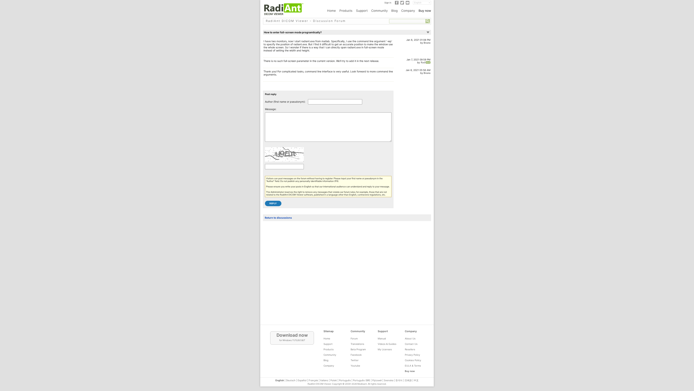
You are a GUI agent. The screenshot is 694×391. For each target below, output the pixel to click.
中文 (416, 380)
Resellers (410, 349)
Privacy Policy (412, 354)
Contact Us (411, 343)
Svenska (388, 380)
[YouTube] (407, 3)
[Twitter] (402, 3)
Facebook (356, 354)
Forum (354, 338)
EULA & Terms (413, 365)
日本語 (408, 380)
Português (345, 380)
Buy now (425, 10)
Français (313, 380)
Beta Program (358, 349)
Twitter (355, 360)
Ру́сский (377, 380)
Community (379, 10)
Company (408, 10)
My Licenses (385, 349)
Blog (394, 10)
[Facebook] (397, 3)
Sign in (387, 2)
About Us (410, 338)
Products (345, 10)
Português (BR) (361, 380)
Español (302, 380)
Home (331, 10)
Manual (382, 338)
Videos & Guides (387, 343)
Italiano (324, 380)
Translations (357, 343)
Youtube (355, 365)
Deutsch (290, 380)
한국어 (398, 380)
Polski (333, 380)
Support (362, 10)
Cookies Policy (413, 360)
